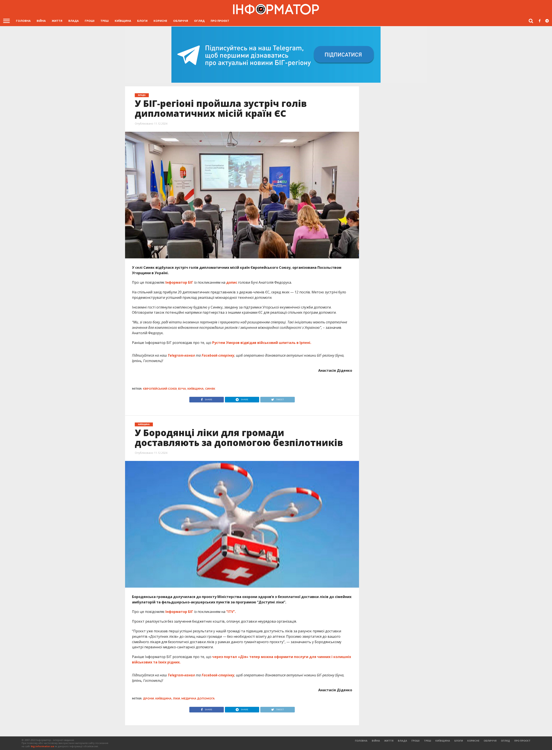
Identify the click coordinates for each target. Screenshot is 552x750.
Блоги (142, 21)
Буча (182, 388)
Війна (41, 21)
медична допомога (198, 698)
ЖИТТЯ (57, 21)
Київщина (123, 21)
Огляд (199, 21)
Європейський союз (160, 388)
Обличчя (180, 21)
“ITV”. (230, 611)
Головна (23, 21)
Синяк (210, 388)
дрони (148, 698)
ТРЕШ (104, 21)
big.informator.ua (42, 746)
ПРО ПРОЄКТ (220, 21)
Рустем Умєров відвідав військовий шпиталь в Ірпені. (261, 342)
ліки (176, 698)
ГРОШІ (89, 21)
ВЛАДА (73, 21)
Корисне (160, 21)
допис (231, 282)
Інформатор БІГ (179, 282)
